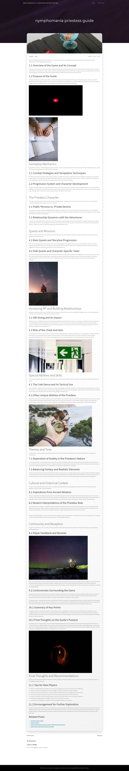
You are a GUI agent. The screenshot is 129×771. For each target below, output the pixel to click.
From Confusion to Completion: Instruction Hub (40, 3)
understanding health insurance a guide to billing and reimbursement (48, 724)
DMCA (93, 3)
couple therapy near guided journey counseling (42, 726)
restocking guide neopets (37, 721)
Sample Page (101, 3)
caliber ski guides (35, 723)
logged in (35, 747)
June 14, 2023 (97, 56)
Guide (36, 56)
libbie (90, 56)
